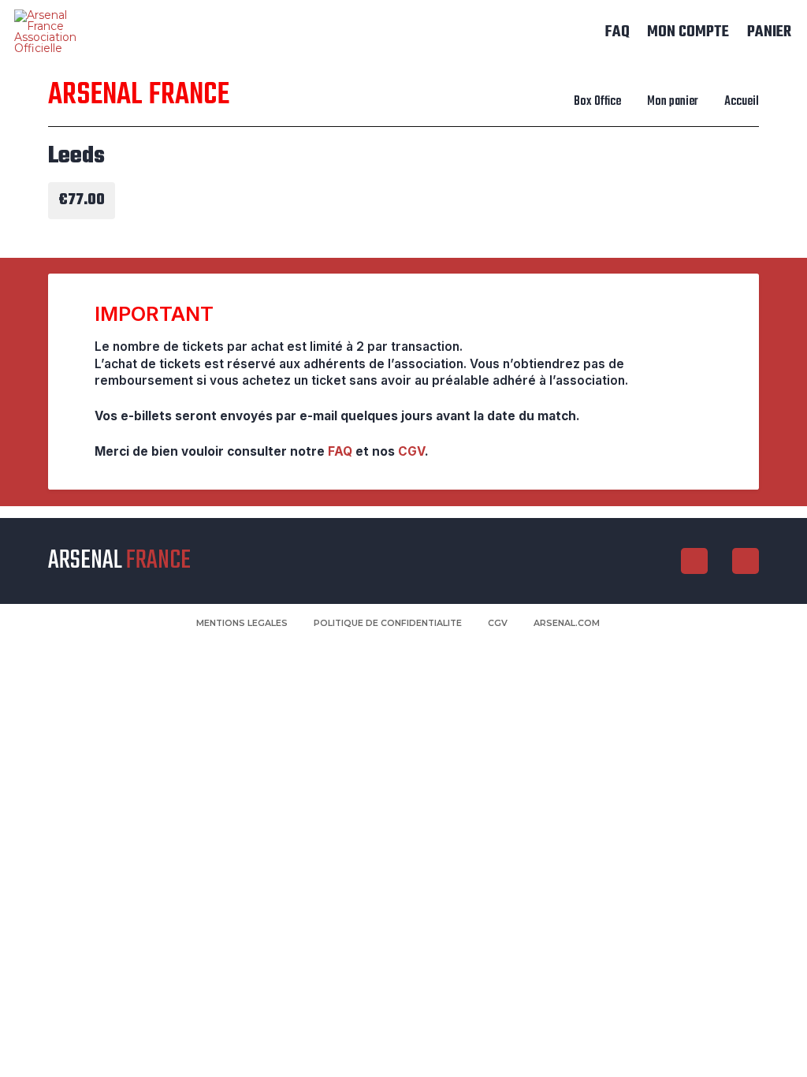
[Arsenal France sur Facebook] (745, 561)
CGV (411, 451)
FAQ (340, 451)
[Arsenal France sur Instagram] (694, 561)
